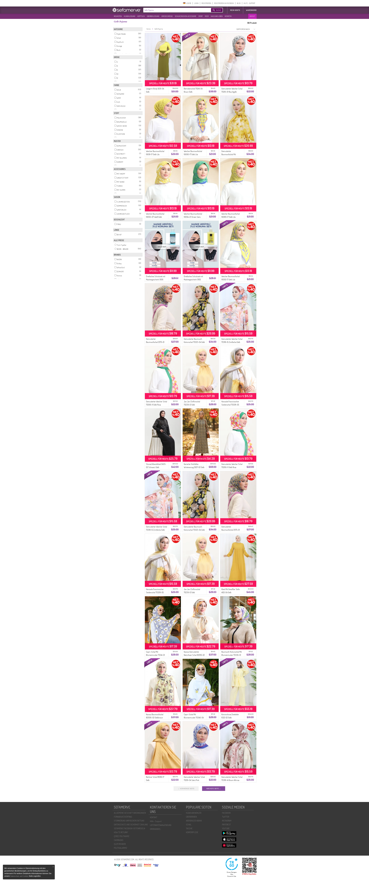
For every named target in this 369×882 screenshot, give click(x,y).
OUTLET (252, 16)
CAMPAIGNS (118, 840)
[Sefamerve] (127, 10)
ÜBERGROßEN (191, 817)
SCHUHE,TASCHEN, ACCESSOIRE (185, 16)
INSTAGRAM (226, 820)
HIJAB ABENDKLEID (193, 813)
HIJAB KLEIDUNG (129, 16)
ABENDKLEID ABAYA (194, 820)
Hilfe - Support (156, 821)
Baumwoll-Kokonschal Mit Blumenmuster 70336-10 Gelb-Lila (231, 655)
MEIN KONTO (235, 10)
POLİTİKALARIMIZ (120, 848)
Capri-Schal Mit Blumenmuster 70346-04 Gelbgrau (194, 717)
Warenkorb (251, 10)
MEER (207, 16)
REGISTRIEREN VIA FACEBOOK (224, 3)
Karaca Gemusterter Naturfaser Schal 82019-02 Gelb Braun (194, 655)
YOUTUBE (226, 828)
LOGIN (196, 3)
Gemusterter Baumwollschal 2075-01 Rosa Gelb (155, 342)
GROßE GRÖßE (167, 16)
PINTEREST (226, 824)
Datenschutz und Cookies (19, 876)
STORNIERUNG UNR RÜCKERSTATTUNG (129, 820)
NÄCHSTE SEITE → (213, 788)
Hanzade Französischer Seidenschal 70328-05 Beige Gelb (230, 404)
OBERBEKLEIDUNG (153, 16)
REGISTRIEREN (206, 3)
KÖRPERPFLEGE (192, 832)
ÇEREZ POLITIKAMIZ (121, 836)
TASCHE (189, 828)
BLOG (239, 3)
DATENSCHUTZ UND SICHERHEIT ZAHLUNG (131, 824)
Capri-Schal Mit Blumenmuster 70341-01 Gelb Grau (155, 655)
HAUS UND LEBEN (217, 16)
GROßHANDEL (155, 829)
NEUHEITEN (118, 16)
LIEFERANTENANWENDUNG (160, 825)
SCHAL (188, 824)
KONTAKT (153, 817)
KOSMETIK (228, 16)
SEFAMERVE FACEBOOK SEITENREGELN (129, 828)
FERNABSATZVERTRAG (123, 817)
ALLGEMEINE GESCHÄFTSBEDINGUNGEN (130, 813)
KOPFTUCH (141, 16)
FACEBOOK (226, 813)
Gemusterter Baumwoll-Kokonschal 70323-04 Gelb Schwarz (194, 342)
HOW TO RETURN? (121, 832)
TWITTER (225, 817)
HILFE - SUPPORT (249, 3)
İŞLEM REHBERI (120, 844)
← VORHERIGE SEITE (186, 788)
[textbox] (174, 10)
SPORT (200, 16)
